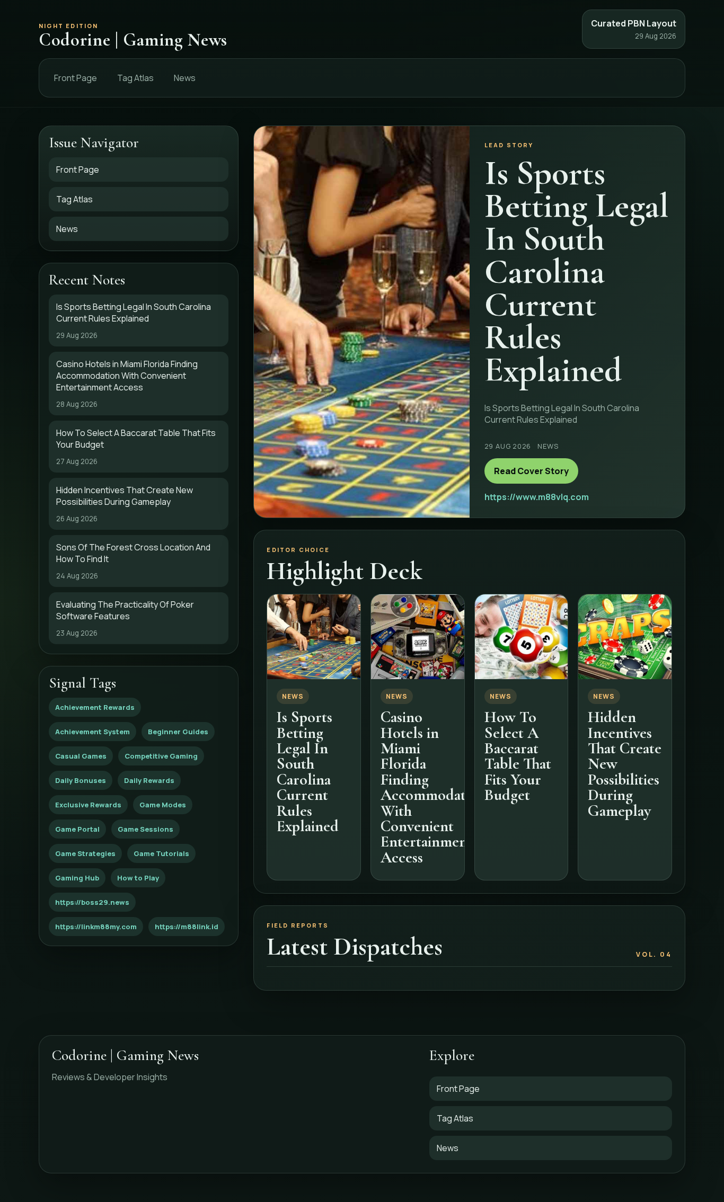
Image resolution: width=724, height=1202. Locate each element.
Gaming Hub (77, 878)
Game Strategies (85, 853)
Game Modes (162, 804)
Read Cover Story (531, 471)
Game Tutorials (161, 853)
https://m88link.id (186, 926)
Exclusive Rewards (88, 804)
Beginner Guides (178, 731)
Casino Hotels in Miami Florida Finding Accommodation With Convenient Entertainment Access (433, 787)
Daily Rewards (149, 780)
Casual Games (81, 756)
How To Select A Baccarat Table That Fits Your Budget (517, 756)
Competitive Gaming (161, 756)
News (185, 78)
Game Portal (77, 829)
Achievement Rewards (95, 707)
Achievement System (92, 731)
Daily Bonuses (80, 780)
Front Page (75, 78)
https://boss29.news (92, 902)
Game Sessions (145, 829)
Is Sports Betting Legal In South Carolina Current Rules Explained (308, 771)
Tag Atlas (135, 78)
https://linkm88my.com (96, 926)
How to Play (138, 878)
